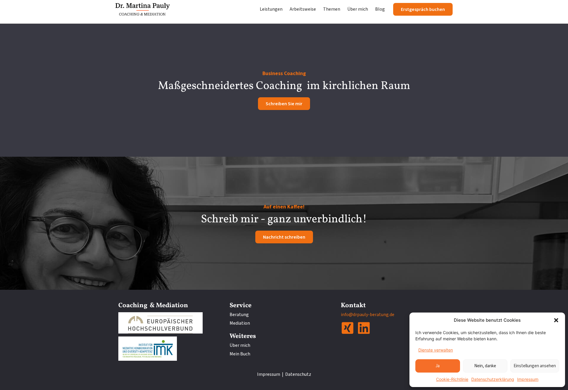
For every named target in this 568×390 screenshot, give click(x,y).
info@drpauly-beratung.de (367, 314)
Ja (437, 366)
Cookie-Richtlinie (452, 379)
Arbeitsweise (303, 9)
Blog (380, 9)
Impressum (527, 379)
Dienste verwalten (435, 349)
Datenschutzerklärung (492, 379)
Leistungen (271, 9)
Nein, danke (485, 366)
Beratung (239, 314)
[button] (556, 320)
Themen (331, 9)
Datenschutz (298, 374)
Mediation (240, 323)
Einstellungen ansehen (535, 366)
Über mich (357, 9)
